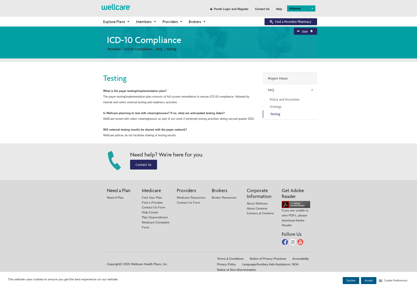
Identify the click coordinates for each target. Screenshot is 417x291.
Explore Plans (114, 21)
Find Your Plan (152, 197)
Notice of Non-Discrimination (236, 269)
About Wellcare (257, 203)
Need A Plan (115, 197)
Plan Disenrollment (155, 217)
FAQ (159, 49)
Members (144, 21)
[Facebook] (285, 242)
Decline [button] (351, 280)
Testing (171, 49)
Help (279, 9)
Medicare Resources (191, 197)
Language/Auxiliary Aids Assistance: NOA (270, 264)
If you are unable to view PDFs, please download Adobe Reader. (295, 218)
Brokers (195, 21)
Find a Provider (152, 202)
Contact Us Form (153, 207)
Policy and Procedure (285, 99)
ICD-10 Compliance (138, 49)
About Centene (257, 208)
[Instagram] (293, 242)
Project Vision (278, 78)
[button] (393, 280)
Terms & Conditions (230, 258)
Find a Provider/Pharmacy (293, 22)
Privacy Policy (226, 264)
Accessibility (300, 258)
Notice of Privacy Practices (268, 258)
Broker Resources (224, 197)
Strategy (276, 107)
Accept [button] (369, 280)
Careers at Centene (260, 213)
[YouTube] (300, 242)
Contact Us (262, 9)
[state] (116, 6)
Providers (170, 21)
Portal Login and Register (231, 9)
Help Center (150, 212)
